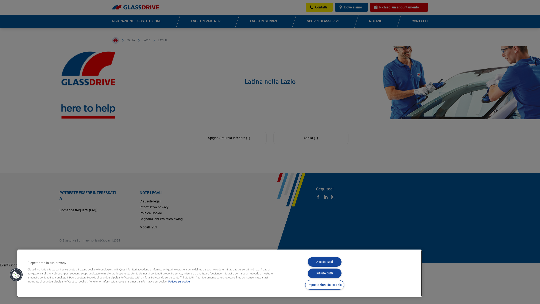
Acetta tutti (324, 262)
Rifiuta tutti (324, 273)
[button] (16, 275)
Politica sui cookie (179, 281)
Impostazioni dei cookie (325, 285)
